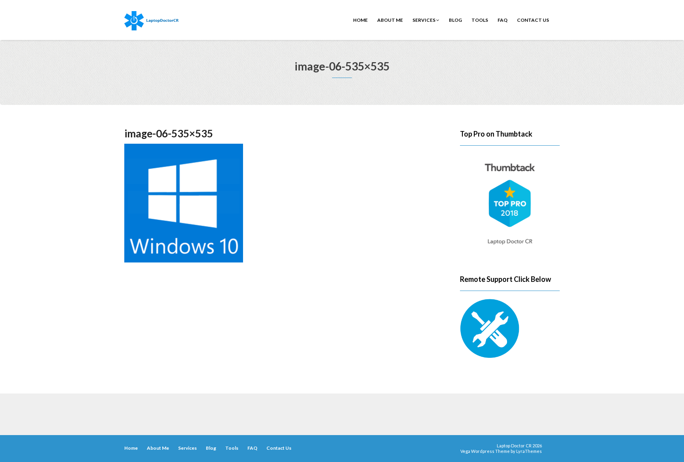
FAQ (502, 20)
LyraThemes (529, 451)
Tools (479, 20)
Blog (455, 20)
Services (424, 20)
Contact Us (533, 20)
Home (360, 20)
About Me (390, 20)
